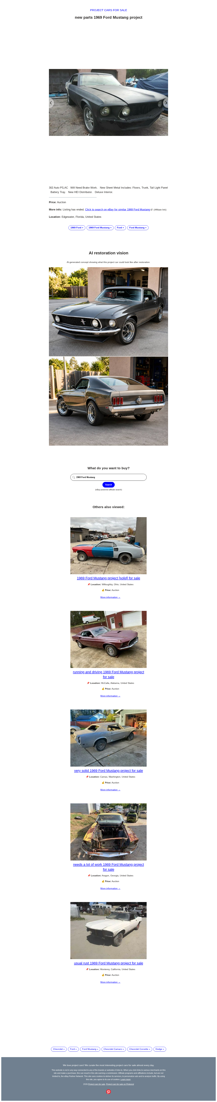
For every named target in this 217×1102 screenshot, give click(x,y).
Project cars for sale (108, 10)
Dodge (159, 1049)
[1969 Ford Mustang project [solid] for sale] (108, 573)
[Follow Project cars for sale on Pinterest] (108, 1093)
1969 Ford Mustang (99, 227)
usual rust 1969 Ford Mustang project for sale (108, 963)
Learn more (126, 1079)
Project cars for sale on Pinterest (120, 1084)
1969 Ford (76, 227)
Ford (119, 227)
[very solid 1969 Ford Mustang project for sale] (108, 766)
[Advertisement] (108, 45)
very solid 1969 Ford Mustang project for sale (108, 771)
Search (108, 485)
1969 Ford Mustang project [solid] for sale (108, 578)
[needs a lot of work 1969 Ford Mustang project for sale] (108, 859)
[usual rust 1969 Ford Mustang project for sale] (108, 958)
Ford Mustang (137, 227)
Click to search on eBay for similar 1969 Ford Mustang (117, 209)
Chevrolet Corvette (138, 1049)
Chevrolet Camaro (113, 1049)
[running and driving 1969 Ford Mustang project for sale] (108, 667)
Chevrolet (58, 1049)
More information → (110, 597)
